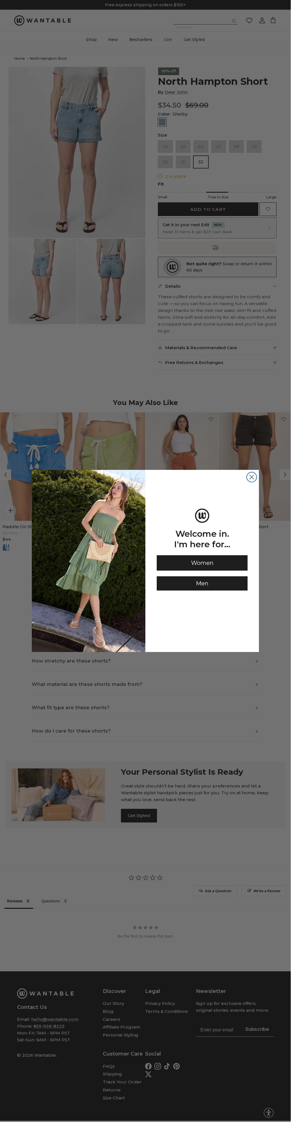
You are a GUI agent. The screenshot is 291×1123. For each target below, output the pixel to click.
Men (202, 583)
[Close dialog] (252, 477)
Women (202, 563)
